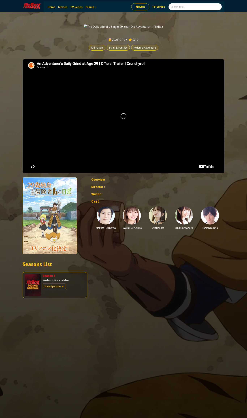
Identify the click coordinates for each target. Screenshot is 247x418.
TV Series (76, 7)
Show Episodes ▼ (54, 286)
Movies (62, 7)
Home (51, 7)
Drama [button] (90, 7)
